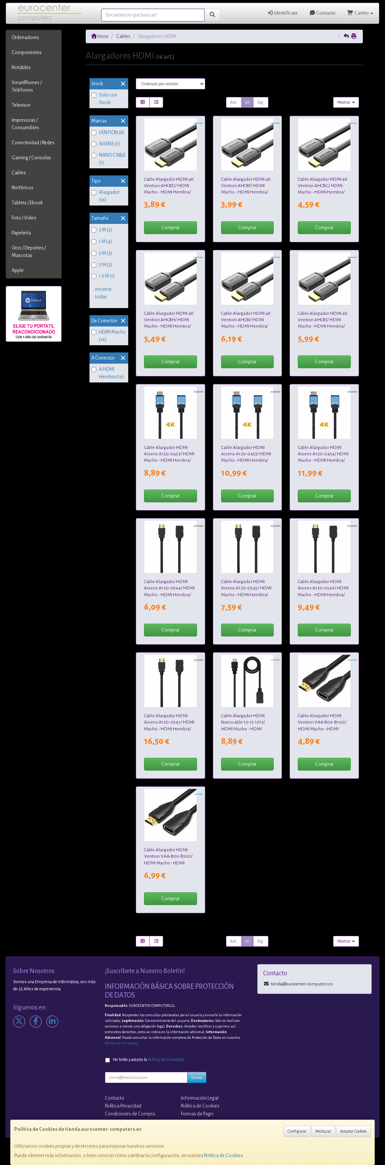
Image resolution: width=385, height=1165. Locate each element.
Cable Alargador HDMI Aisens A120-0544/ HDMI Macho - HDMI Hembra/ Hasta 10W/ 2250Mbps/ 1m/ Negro (169, 594)
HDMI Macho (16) (112, 335)
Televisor (21, 105)
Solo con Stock (108, 98)
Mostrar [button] (344, 102)
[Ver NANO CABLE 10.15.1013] (247, 681)
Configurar (297, 1131)
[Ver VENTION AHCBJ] (324, 278)
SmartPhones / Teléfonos (27, 86)
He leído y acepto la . (149, 1059)
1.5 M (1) (107, 276)
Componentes (27, 52)
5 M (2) (105, 264)
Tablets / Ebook (27, 202)
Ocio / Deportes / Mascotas (29, 251)
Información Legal (199, 1098)
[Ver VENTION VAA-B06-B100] (324, 681)
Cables (19, 172)
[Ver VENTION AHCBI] (247, 278)
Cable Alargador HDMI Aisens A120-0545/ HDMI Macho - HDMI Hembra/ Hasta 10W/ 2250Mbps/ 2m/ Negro (246, 594)
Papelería (21, 233)
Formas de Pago (197, 1114)
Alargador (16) (109, 196)
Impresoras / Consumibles (25, 124)
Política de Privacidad (121, 1043)
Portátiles (21, 67)
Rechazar (323, 1131)
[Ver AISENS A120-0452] (170, 413)
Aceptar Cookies (353, 1131)
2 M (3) (105, 253)
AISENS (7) (109, 144)
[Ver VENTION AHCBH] (170, 278)
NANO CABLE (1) (112, 159)
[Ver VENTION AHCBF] (247, 144)
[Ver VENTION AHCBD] (170, 144)
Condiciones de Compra (130, 1114)
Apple (18, 270)
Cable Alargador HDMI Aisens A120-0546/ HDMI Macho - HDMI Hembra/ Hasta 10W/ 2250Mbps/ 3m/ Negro (323, 594)
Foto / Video (24, 218)
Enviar (196, 1077)
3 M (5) (105, 230)
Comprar (170, 227)
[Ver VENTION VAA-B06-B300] (170, 815)
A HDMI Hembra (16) (111, 373)
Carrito (362, 13)
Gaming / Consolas (31, 157)
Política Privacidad (123, 1106)
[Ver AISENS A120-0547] (170, 681)
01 (247, 102)
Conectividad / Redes (33, 142)
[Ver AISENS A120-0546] (324, 547)
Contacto (325, 13)
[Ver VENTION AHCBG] (324, 144)
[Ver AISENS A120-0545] (247, 547)
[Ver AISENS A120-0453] (247, 413)
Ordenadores (25, 37)
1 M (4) (105, 241)
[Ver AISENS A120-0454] (324, 413)
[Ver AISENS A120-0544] (170, 547)
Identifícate (285, 13)
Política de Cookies (223, 1155)
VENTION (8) (111, 132)
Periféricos (22, 187)
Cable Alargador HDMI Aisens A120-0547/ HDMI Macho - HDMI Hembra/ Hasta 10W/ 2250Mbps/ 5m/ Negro (169, 728)
